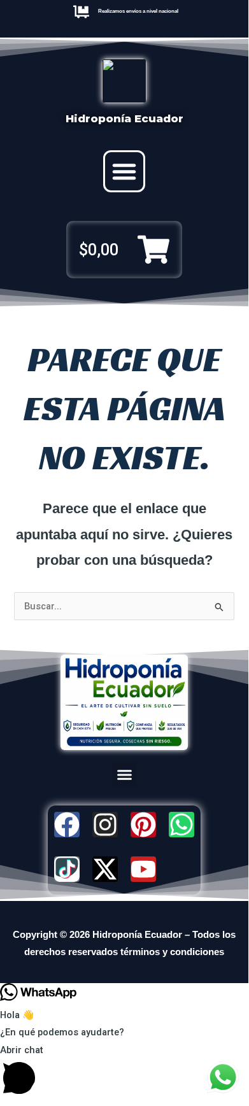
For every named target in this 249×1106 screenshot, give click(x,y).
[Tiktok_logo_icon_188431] (67, 869)
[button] (124, 171)
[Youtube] (143, 869)
